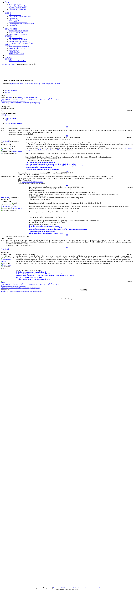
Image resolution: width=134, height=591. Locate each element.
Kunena (11, 291)
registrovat (19, 97)
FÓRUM (11, 64)
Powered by (5, 291)
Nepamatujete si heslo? (31, 97)
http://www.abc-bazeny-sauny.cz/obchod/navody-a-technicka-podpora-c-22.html (35, 83)
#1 (67, 127)
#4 (67, 185)
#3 (67, 171)
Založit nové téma (10, 118)
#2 (67, 136)
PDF (6, 120)
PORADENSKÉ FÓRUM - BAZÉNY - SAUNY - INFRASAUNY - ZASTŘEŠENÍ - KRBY (30, 99)
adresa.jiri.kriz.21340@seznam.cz (32, 182)
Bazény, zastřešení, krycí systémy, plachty (14, 101)
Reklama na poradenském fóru (93, 588)
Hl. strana (4, 64)
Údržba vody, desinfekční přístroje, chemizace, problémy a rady (20, 103)
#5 (67, 235)
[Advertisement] (38, 73)
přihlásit (9, 97)
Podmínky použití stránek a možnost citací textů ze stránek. (69, 588)
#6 (67, 247)
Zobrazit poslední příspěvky (14, 123)
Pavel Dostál (5, 141)
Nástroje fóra (5, 115)
